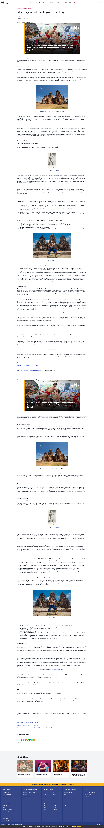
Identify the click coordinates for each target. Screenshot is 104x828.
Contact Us (70, 2)
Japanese (45, 803)
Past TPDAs (87, 801)
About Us (31, 2)
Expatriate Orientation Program (28, 798)
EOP (43, 2)
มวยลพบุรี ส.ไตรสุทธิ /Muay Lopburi (56, 312)
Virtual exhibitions (6, 820)
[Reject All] (102, 826)
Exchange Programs (26, 796)
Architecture (5, 813)
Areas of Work (37, 2)
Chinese (45, 794)
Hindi (45, 809)
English (45, 798)
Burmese (45, 792)
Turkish (45, 805)
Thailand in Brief (52, 2)
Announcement (87, 798)
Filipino (54, 805)
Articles (19, 8)
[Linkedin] (30, 740)
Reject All (79, 826)
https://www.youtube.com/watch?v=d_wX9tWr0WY (27, 367)
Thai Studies (25, 794)
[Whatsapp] (32, 740)
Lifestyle (4, 816)
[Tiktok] (97, 824)
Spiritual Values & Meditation (69, 792)
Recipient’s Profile (88, 794)
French (45, 801)
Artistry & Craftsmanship (7, 794)
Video (65, 801)
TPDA (47, 2)
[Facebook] (21, 740)
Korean (54, 794)
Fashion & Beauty (6, 818)
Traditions (4, 801)
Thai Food (4, 807)
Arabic (45, 807)
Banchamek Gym (52, 260)
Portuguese (55, 809)
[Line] (28, 740)
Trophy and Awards (88, 796)
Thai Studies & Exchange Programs (29, 792)
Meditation (66, 796)
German (45, 796)
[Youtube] (100, 824)
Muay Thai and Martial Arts (7, 809)
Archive (65, 2)
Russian (54, 798)
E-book (65, 803)
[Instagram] (93, 824)
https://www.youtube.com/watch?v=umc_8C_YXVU (27, 365)
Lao (54, 796)
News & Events (59, 2)
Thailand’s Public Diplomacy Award (91, 792)
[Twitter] (24, 740)
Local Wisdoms (5, 805)
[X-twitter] (95, 824)
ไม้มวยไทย (56, 170)
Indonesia (54, 807)
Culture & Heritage (24, 8)
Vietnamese (55, 803)
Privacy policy (68, 826)
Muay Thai (29, 8)
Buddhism (66, 794)
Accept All (74, 826)
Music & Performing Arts (7, 796)
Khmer (54, 792)
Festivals (4, 798)
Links (65, 805)
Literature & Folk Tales (7, 803)
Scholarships (25, 801)
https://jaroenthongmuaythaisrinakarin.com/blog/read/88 (28, 370)
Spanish (54, 801)
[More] (34, 740)
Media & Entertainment (7, 811)
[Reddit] (26, 740)
